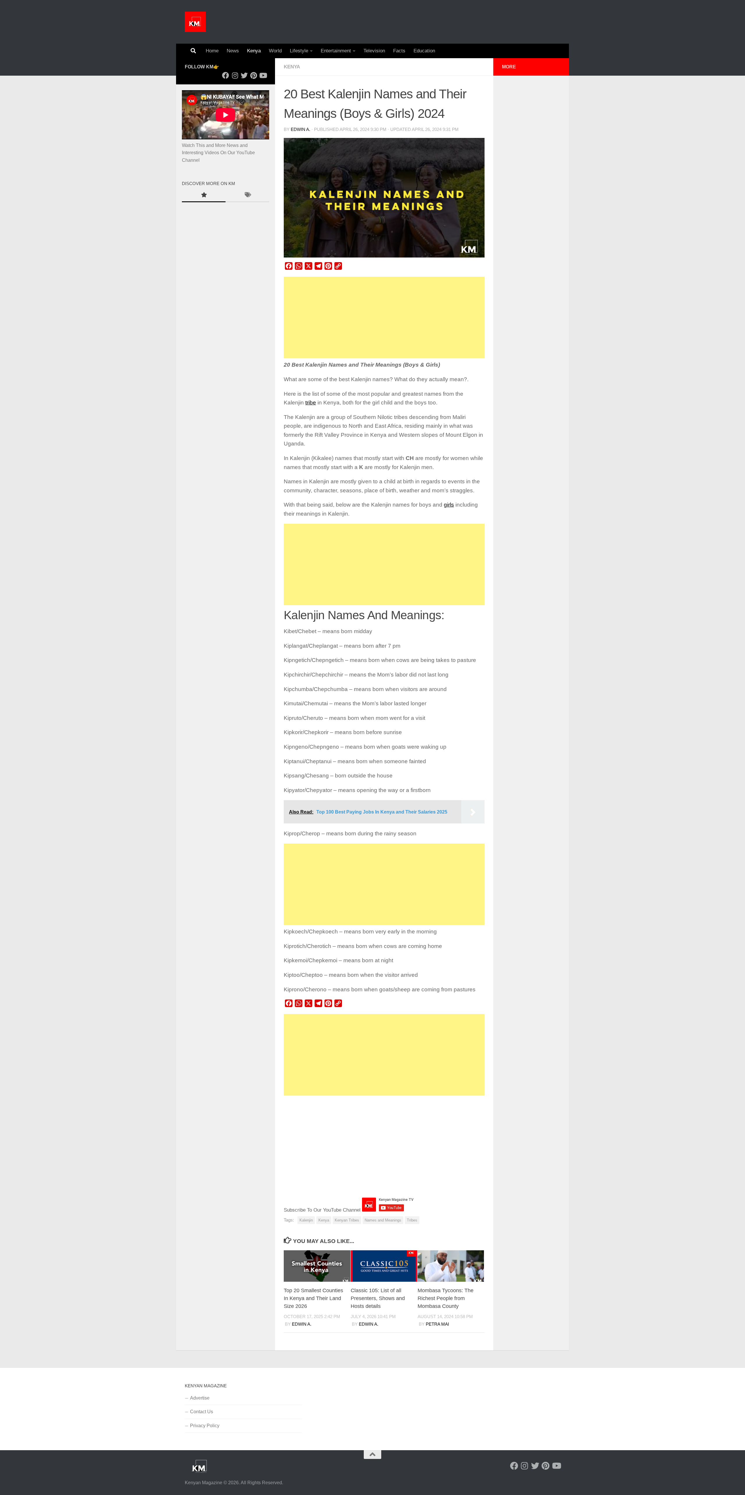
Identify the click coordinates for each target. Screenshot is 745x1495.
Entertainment (336, 51)
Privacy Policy (204, 1425)
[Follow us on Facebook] (225, 75)
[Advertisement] (384, 317)
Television (374, 51)
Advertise (200, 1397)
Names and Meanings (383, 1220)
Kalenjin (306, 1220)
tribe (310, 403)
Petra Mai (437, 1324)
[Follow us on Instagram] (234, 75)
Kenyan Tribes (347, 1220)
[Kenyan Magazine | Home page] (195, 22)
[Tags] (247, 195)
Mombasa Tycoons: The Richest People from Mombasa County (445, 1298)
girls (449, 505)
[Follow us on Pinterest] (253, 75)
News (233, 51)
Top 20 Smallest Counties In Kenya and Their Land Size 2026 (313, 1298)
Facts (399, 51)
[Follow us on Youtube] (262, 75)
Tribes (412, 1220)
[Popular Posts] (204, 195)
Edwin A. (300, 129)
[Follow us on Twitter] (244, 75)
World (275, 51)
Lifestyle (299, 51)
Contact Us (201, 1411)
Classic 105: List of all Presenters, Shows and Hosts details (378, 1298)
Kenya (254, 51)
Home (212, 51)
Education (424, 51)
